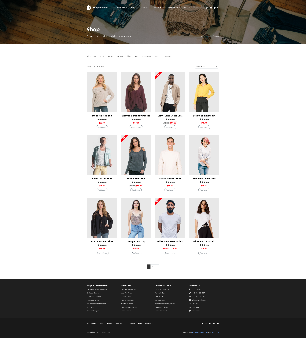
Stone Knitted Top (102, 116)
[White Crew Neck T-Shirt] (170, 218)
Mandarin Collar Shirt (204, 179)
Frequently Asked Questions (97, 289)
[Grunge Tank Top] (136, 218)
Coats (102, 56)
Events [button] (144, 7)
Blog (140, 323)
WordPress (215, 332)
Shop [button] (133, 7)
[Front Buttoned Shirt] (102, 218)
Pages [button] (196, 7)
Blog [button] (186, 7)
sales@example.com (199, 300)
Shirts (128, 56)
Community (130, 323)
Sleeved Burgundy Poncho (136, 116)
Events (109, 323)
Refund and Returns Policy (96, 303)
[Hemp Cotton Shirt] (102, 155)
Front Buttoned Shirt (102, 241)
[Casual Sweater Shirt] (170, 155)
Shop (208, 35)
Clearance (167, 56)
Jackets (120, 56)
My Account (91, 323)
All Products (91, 56)
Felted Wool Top (136, 179)
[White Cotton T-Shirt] (204, 218)
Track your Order (93, 300)
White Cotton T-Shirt (204, 241)
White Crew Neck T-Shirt (170, 241)
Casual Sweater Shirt (170, 179)
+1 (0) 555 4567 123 (198, 296)
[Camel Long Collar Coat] (170, 92)
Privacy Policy (160, 292)
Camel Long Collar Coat (170, 116)
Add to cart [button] (102, 127)
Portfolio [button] (158, 7)
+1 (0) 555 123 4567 (198, 292)
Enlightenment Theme (200, 332)
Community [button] (173, 7)
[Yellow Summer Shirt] (204, 92)
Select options (136, 127)
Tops (136, 56)
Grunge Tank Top (136, 241)
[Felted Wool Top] (136, 155)
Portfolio (119, 323)
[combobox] (206, 67)
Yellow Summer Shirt (204, 116)
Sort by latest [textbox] (200, 66)
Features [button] (121, 7)
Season (157, 56)
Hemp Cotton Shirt (102, 179)
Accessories (146, 56)
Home (202, 35)
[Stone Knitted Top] (102, 92)
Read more (136, 190)
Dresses (110, 56)
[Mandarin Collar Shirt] (204, 155)
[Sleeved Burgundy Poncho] (136, 92)
